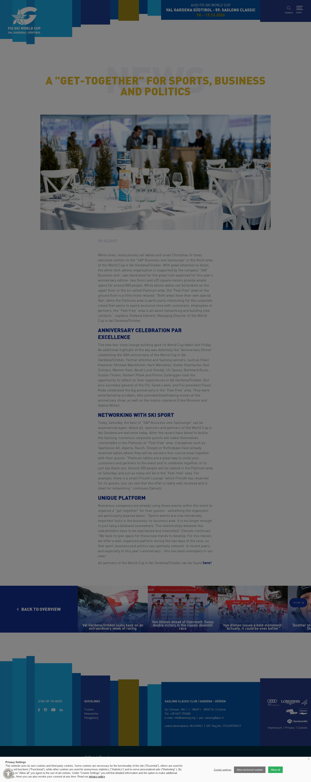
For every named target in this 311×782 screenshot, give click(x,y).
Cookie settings (222, 769)
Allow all (275, 769)
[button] (8, 773)
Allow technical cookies (250, 769)
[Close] (11, 770)
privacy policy (97, 776)
